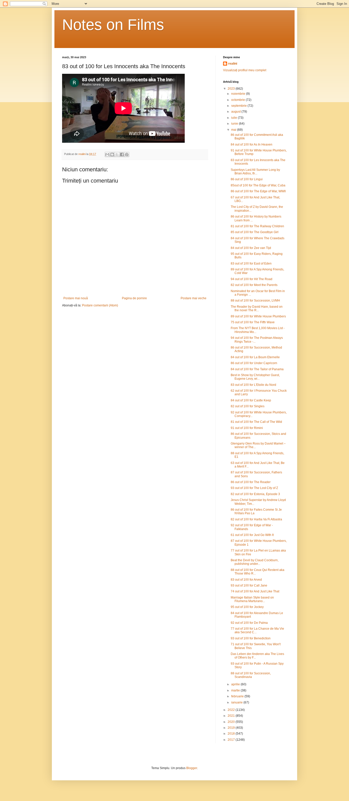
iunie (235, 123)
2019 (232, 728)
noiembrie (238, 93)
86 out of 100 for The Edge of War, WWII (258, 191)
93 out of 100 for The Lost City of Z (254, 488)
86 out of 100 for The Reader (251, 482)
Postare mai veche (193, 298)
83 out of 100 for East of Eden (251, 263)
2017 (232, 740)
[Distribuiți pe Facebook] (121, 154)
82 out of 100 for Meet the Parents (254, 285)
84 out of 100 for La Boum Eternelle (255, 357)
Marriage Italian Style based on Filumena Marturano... (252, 599)
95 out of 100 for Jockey (247, 607)
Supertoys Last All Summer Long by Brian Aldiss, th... (255, 171)
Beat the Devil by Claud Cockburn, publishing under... (254, 562)
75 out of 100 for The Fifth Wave (253, 322)
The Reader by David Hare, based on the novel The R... (257, 308)
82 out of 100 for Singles (247, 406)
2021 (232, 716)
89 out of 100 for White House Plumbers (258, 316)
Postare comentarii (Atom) (100, 305)
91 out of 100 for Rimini (247, 428)
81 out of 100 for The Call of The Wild (256, 422)
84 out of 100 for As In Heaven (251, 144)
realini (232, 63)
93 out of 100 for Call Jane (249, 585)
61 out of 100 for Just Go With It (252, 535)
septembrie (239, 105)
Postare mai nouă (75, 298)
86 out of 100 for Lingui (247, 179)
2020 (232, 722)
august (236, 111)
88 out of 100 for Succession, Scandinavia (251, 675)
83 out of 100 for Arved (246, 579)
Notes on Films (113, 24)
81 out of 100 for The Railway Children (257, 226)
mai (234, 129)
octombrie (238, 100)
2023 (232, 88)
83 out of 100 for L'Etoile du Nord (253, 385)
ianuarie (237, 702)
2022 (232, 710)
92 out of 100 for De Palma (249, 623)
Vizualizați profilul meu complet (244, 70)
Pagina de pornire (134, 298)
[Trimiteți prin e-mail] (107, 154)
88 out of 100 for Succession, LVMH (255, 300)
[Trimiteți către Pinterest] (126, 154)
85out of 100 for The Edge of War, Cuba (258, 185)
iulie (234, 117)
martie (236, 690)
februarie (238, 696)
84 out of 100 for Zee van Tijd (251, 248)
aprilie (236, 684)
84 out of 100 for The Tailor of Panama (257, 369)
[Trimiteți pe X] (117, 154)
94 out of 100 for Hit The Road (251, 279)
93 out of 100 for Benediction (251, 638)
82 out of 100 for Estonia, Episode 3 (255, 494)
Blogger (191, 768)
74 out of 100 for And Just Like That (255, 591)
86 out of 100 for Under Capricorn (254, 363)
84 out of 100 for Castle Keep (251, 400)
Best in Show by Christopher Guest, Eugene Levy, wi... (255, 376)
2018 (232, 733)
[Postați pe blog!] (112, 154)
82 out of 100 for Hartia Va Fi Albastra (256, 519)
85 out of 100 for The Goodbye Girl (254, 232)
